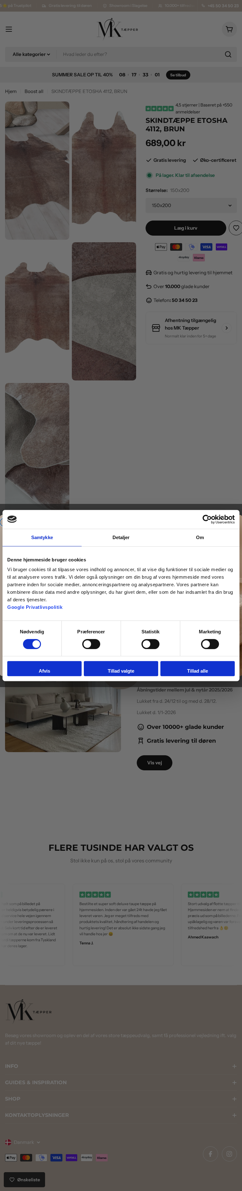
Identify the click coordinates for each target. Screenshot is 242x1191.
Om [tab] (200, 537)
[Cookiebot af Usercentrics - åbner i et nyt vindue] (207, 519)
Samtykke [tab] (42, 537)
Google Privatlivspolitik (34, 607)
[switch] (91, 644)
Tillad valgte (121, 671)
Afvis (44, 671)
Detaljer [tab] (121, 537)
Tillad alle (197, 671)
